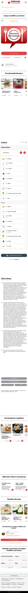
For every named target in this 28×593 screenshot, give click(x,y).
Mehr (16, 391)
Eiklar (16, 563)
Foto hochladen (14, 378)
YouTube (14, 587)
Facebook (3, 587)
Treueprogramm (4, 578)
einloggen (12, 542)
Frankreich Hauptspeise (7, 556)
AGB (23, 582)
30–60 (2, 20)
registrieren (19, 542)
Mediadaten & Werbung (11, 582)
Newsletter (12, 578)
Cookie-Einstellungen (5, 580)
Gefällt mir (18, 535)
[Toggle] (25, 2)
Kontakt (2, 582)
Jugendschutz (21, 584)
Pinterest (9, 587)
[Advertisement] (14, 459)
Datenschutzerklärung (5, 584)
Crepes (17, 556)
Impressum (14, 584)
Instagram (19, 587)
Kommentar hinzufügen (14, 539)
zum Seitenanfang (14, 575)
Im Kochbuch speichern (14, 381)
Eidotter (3, 563)
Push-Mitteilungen (19, 578)
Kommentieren (10, 535)
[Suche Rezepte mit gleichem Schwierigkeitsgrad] (25, 20)
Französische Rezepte (14, 390)
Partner (18, 582)
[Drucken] (25, 57)
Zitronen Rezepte (5, 390)
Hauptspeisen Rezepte (9, 391)
